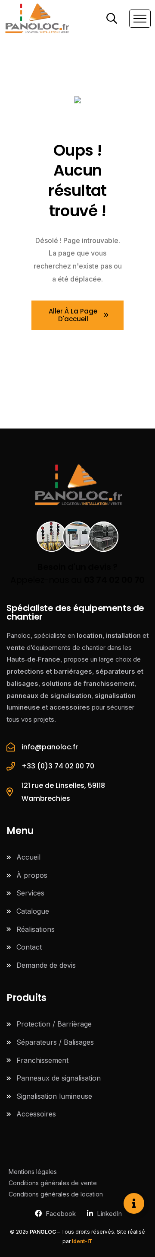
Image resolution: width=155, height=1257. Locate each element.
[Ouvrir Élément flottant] (134, 1203)
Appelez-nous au (77, 573)
